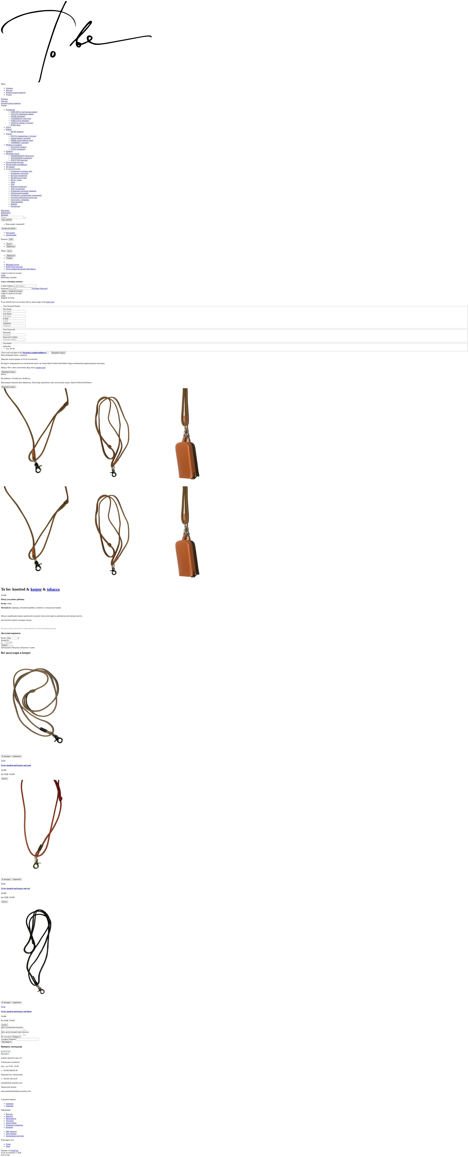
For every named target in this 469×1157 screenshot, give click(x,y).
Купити (4, 645)
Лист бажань (11, 1134)
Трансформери (17, 202)
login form (50, 302)
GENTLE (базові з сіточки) (22, 123)
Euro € (9, 244)
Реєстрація (10, 233)
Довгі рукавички (18, 189)
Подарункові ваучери (15, 162)
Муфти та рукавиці (14, 145)
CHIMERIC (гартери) (20, 143)
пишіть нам (40, 367)
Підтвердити (6, 1042)
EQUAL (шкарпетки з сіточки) (23, 136)
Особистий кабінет (9, 228)
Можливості (11, 1118)
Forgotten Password (39, 288)
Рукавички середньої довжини (23, 191)
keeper (36, 589)
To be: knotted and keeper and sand (16, 765)
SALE (8, 127)
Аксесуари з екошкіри (20, 200)
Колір (3, 638)
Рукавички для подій (19, 173)
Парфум (9, 151)
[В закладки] (10, 645)
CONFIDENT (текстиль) (21, 118)
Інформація (5, 213)
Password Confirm (10, 337)
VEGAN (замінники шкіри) (22, 114)
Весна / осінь (16, 180)
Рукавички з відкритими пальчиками (26, 195)
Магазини (5, 210)
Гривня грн (11, 246)
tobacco (53, 589)
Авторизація (11, 235)
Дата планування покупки (12, 1027)
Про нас (9, 1114)
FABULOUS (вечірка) (20, 121)
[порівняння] (12, 645)
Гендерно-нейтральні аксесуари (24, 197)
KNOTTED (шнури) (19, 160)
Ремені (8, 129)
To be (3, 761)
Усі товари (10, 167)
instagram (9, 1106)
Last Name (7, 314)
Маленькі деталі (12, 154)
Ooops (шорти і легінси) (21, 138)
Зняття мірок (11, 1123)
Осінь (8, 1144)
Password (4, 288)
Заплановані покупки (15, 1136)
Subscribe (7, 346)
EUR (11, 239)
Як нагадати (6, 1037)
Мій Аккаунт (11, 1131)
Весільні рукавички (19, 176)
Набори (14, 204)
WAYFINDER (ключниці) (21, 158)
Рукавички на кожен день (21, 171)
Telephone (7, 323)
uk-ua (9, 251)
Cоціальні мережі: (8, 1099)
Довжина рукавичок (14, 1125)
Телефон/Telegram (8, 1039)
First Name (7, 309)
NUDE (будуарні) (18, 116)
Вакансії (9, 1116)
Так (7, 349)
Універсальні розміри (19, 193)
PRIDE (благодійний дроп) (22, 140)
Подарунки (15, 206)
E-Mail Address (7, 286)
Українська (11, 255)
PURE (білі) (16, 125)
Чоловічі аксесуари (19, 178)
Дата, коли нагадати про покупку (15, 1032)
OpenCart (14, 1150)
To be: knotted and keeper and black (16, 1011)
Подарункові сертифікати (16, 165)
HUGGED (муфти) (18, 147)
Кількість (5, 640)
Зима (13, 182)
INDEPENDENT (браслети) (22, 156)
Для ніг (9, 134)
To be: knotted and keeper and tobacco (21, 269)
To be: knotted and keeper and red (15, 888)
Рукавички (10, 110)
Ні (13, 349)
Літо (12, 184)
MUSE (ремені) (17, 132)
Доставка (10, 1121)
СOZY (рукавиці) (18, 149)
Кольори (4, 215)
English (9, 258)
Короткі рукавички (19, 186)
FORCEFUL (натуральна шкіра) (24, 112)
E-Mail (5, 319)
